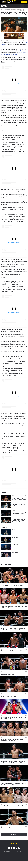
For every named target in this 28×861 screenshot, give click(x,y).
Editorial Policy (14, 854)
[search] (22, 6)
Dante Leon (22, 51)
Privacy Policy (7, 854)
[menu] (26, 6)
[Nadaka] (6, 532)
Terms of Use (21, 854)
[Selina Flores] (6, 540)
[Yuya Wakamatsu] (6, 554)
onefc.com (5, 130)
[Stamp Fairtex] (6, 547)
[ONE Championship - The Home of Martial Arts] (4, 5)
